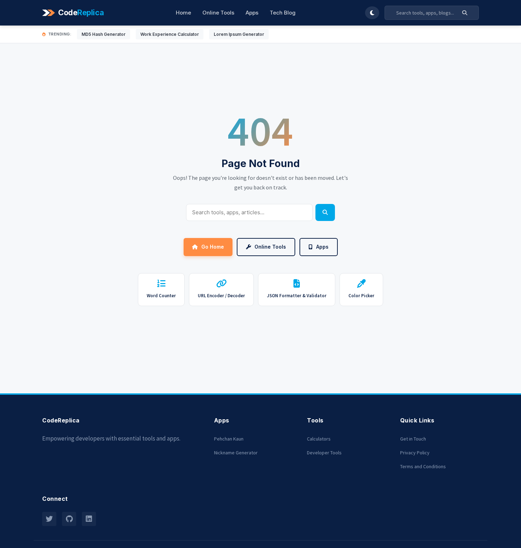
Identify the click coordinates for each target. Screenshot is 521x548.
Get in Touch (413, 439)
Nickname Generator (236, 452)
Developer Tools (324, 452)
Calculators (319, 439)
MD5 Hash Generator (103, 34)
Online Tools (218, 12)
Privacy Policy (415, 452)
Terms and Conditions (423, 466)
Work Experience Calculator (169, 34)
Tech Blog (283, 12)
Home (183, 12)
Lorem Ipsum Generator (239, 34)
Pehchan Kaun (228, 439)
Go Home (212, 247)
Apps (252, 12)
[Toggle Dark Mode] (372, 12)
